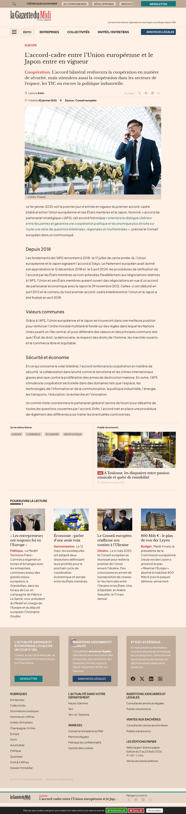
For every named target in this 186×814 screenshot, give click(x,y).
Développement (104, 4)
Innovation (128, 4)
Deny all (137, 810)
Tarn (70, 708)
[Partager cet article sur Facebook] (146, 93)
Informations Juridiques (24, 711)
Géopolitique (72, 434)
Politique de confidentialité (84, 742)
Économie (52, 434)
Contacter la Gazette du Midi (85, 731)
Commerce (34, 434)
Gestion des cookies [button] (80, 748)
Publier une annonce (138, 708)
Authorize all (117, 810)
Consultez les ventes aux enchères (147, 725)
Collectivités (78, 32)
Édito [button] (27, 32)
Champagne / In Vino (22, 728)
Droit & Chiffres (19, 762)
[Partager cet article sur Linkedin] (152, 93)
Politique (15, 750)
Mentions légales (78, 736)
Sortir (13, 739)
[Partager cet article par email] (159, 93)
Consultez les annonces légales (145, 703)
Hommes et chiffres (22, 716)
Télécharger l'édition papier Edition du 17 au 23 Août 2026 (144, 751)
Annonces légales (92, 678)
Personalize (154, 810)
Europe (31, 45)
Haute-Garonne (78, 703)
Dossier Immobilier (21, 767)
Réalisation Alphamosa (59, 779)
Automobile (17, 745)
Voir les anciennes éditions (142, 761)
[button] (14, 32)
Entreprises (49, 32)
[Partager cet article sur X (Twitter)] (139, 93)
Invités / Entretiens (113, 32)
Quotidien (16, 756)
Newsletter (158, 4)
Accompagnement (75, 4)
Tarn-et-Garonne (78, 714)
